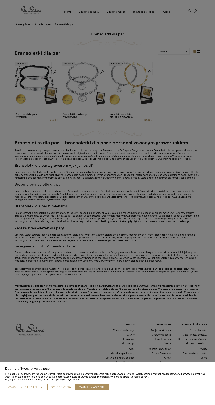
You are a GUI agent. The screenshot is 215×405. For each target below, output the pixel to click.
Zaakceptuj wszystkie (92, 387)
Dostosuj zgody (61, 387)
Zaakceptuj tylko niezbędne (25, 387)
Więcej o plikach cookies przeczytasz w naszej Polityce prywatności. (43, 379)
